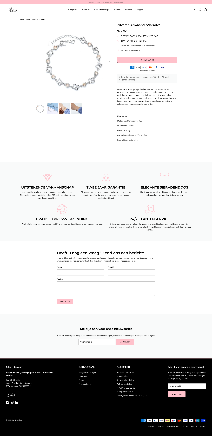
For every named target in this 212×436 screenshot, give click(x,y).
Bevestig (84, 231)
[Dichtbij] (152, 195)
